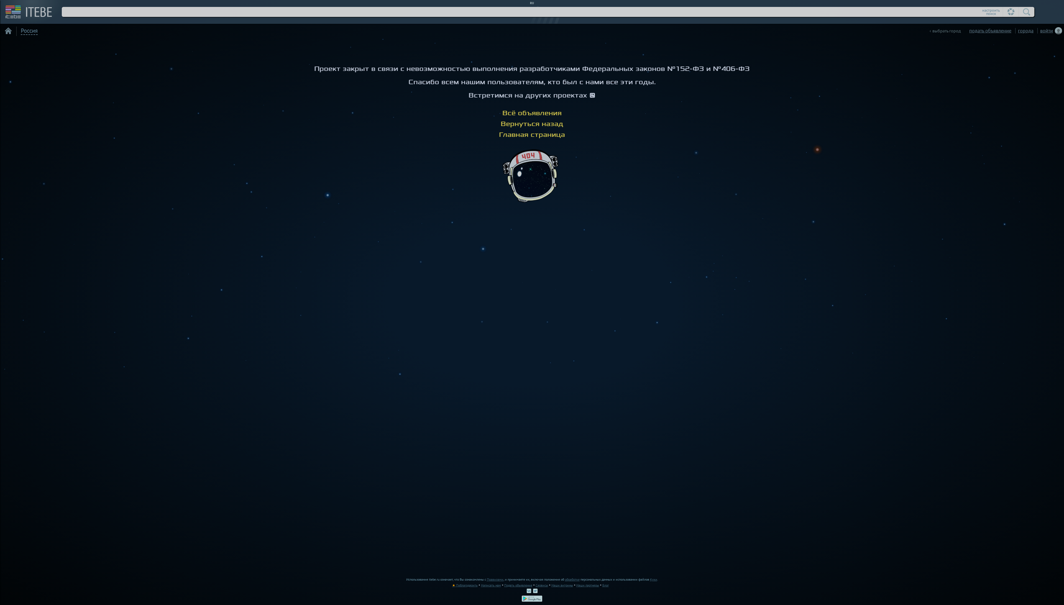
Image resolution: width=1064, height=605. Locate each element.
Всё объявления (532, 113)
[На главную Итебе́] (26, 12)
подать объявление (990, 30)
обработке (572, 579)
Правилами (495, 579)
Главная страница (532, 135)
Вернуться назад (532, 124)
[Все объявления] (8, 31)
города (1026, 30)
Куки (653, 579)
